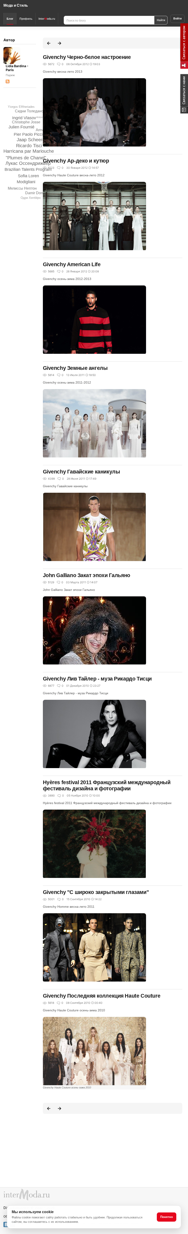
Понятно (166, 1217)
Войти (177, 18)
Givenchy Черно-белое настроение (87, 57)
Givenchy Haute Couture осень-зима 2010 (74, 1010)
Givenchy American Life (72, 264)
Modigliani (26, 182)
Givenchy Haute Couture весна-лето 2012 (74, 175)
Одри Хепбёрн (31, 197)
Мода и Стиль (15, 5)
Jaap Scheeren (32, 139)
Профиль (25, 18)
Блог (10, 18)
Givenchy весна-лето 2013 (62, 71)
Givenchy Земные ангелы (75, 368)
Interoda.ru (47, 18)
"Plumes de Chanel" (26, 157)
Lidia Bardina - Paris (17, 68)
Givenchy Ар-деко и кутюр (76, 161)
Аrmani (41, 130)
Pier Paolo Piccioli (30, 134)
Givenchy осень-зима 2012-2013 (67, 279)
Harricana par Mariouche (28, 151)
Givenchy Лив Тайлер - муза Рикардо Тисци (97, 679)
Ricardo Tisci (29, 145)
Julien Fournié (21, 127)
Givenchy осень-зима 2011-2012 (67, 382)
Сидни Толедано (29, 111)
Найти (161, 20)
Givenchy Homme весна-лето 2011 (68, 906)
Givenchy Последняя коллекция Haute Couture (101, 996)
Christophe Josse (26, 122)
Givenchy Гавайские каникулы (81, 472)
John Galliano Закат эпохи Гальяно (86, 575)
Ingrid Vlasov (24, 118)
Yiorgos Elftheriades (21, 106)
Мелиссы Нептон (22, 188)
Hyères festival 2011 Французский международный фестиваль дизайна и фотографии (107, 785)
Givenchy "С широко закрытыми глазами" (96, 892)
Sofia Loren (28, 176)
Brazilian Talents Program (28, 169)
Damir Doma (35, 193)
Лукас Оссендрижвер (28, 163)
